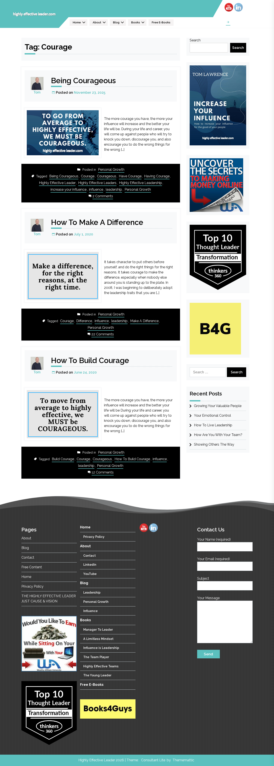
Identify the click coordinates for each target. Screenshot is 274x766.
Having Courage (157, 176)
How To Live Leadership (213, 425)
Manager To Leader (98, 629)
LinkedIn (89, 564)
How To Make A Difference (97, 222)
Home (77, 22)
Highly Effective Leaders (97, 183)
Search (195, 40)
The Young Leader (97, 675)
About (97, 22)
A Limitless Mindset (98, 639)
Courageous (106, 176)
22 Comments (102, 334)
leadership (114, 189)
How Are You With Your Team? (218, 435)
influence (96, 189)
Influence (90, 610)
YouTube (90, 574)
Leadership (91, 592)
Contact (27, 557)
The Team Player (96, 657)
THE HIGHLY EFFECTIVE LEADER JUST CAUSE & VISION (48, 598)
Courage (87, 176)
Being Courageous (83, 80)
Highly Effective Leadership (140, 183)
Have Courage (130, 176)
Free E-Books (161, 22)
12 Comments (103, 472)
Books (135, 22)
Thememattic (183, 760)
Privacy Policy (32, 586)
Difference (84, 321)
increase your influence (68, 189)
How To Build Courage (90, 360)
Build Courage (63, 459)
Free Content (31, 567)
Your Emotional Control (212, 415)
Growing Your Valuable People (217, 406)
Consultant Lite (153, 760)
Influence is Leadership (101, 648)
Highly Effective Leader (57, 183)
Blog (116, 22)
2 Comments (102, 196)
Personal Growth (111, 169)
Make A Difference (144, 321)
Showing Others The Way (214, 444)
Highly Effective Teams (101, 666)
